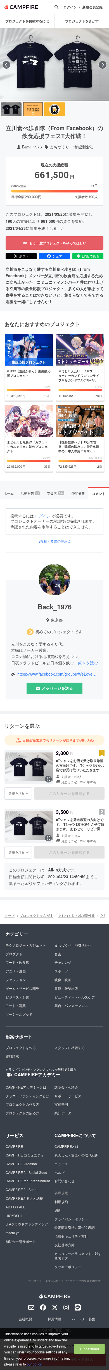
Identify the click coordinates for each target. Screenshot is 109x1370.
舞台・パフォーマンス (71, 1005)
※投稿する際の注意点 (55, 541)
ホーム (9, 493)
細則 (57, 1210)
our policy (34, 1364)
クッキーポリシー (67, 1266)
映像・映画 (62, 979)
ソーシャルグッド (19, 1014)
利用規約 (61, 1201)
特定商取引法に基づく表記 (74, 1227)
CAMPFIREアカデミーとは (26, 1087)
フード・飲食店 (17, 962)
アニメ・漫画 (16, 971)
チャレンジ (62, 962)
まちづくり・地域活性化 (71, 147)
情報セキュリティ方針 (71, 1236)
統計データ (62, 1112)
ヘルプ (59, 1172)
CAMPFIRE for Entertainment (28, 1180)
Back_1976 (32, 147)
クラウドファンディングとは (27, 1095)
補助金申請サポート (21, 1241)
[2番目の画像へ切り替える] (33, 109)
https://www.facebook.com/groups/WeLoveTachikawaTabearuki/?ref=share (57, 674)
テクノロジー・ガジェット (26, 945)
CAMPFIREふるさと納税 (24, 1198)
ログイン (70, 7)
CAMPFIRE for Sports (22, 1189)
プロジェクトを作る (21, 1047)
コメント (98, 493)
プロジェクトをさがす (36, 915)
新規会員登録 (92, 7)
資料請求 (12, 1056)
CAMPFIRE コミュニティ (25, 1155)
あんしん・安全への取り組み (76, 1155)
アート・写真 (16, 1005)
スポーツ (61, 971)
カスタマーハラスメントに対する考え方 (77, 1256)
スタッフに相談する (69, 1047)
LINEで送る (90, 256)
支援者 (55, 493)
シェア (57, 256)
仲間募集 (78, 493)
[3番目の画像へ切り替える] (54, 109)
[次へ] (102, 65)
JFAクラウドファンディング (27, 1224)
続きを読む (88, 663)
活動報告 (30, 493)
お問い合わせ (64, 1180)
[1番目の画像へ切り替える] (11, 109)
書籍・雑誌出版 (66, 988)
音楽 (57, 953)
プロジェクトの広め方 (22, 1112)
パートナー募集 (83, 1318)
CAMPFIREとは (66, 1146)
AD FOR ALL (15, 1206)
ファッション (16, 979)
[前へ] (6, 65)
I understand (89, 1348)
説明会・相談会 (66, 1087)
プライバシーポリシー (71, 1219)
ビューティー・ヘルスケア (74, 997)
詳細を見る (16, 793)
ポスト (24, 256)
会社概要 (25, 1318)
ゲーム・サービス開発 (22, 988)
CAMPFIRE (14, 1146)
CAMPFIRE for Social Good (26, 1172)
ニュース (61, 1163)
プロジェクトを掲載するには (27, 21)
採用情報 (54, 1318)
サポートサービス (67, 1095)
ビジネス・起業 (17, 997)
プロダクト (14, 953)
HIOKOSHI (14, 1215)
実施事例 (61, 1104)
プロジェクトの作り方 (22, 1104)
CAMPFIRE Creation (21, 1163)
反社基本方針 (64, 1244)
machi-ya (13, 1232)
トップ (9, 915)
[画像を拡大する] (48, 779)
